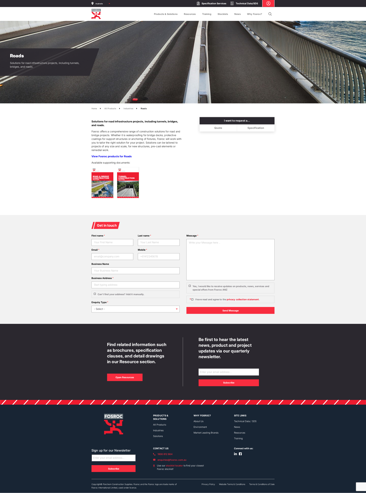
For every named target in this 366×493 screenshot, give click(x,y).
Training (206, 14)
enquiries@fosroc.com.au (172, 459)
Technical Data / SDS (245, 421)
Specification (255, 127)
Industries (128, 108)
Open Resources (125, 377)
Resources (190, 14)
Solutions (158, 436)
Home (94, 108)
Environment (200, 427)
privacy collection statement (243, 299)
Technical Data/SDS (247, 3)
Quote (218, 127)
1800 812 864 (165, 454)
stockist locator (174, 465)
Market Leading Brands (206, 432)
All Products (110, 108)
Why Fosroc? (254, 14)
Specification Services (214, 3)
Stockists (223, 14)
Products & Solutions (166, 14)
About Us (198, 421)
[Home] (96, 14)
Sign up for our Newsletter (111, 450)
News (237, 14)
